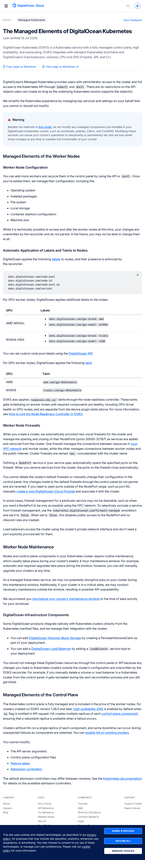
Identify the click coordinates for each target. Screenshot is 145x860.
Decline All (123, 840)
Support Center (133, 803)
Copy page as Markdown (20, 66)
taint (88, 363)
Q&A (80, 808)
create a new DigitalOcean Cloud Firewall (45, 491)
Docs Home (44, 803)
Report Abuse (132, 808)
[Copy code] (137, 274)
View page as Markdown (60, 66)
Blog (5, 812)
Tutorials (83, 803)
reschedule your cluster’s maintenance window (66, 599)
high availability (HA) (88, 709)
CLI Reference (46, 812)
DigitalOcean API (81, 353)
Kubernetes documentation (122, 778)
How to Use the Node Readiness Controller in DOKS (46, 414)
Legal (81, 821)
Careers (7, 808)
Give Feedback (132, 20)
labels (56, 259)
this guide (45, 127)
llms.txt (42, 821)
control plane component (120, 713)
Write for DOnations (89, 812)
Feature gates (20, 763)
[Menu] (6, 6)
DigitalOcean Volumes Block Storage (55, 638)
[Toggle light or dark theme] (137, 6)
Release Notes (46, 816)
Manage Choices (123, 850)
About (6, 803)
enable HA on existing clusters (107, 732)
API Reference (46, 808)
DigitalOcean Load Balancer (51, 649)
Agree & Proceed (123, 831)
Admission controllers (26, 769)
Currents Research (88, 816)
